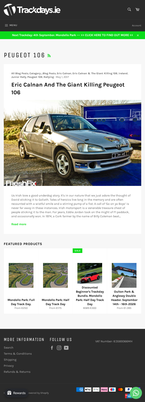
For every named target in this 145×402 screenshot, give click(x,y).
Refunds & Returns (17, 371)
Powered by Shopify (38, 392)
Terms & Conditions (18, 353)
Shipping (10, 359)
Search (8, 347)
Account (136, 25)
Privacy (9, 365)
